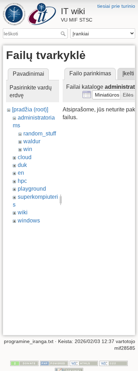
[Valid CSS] (113, 363)
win (27, 149)
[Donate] (24, 363)
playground (32, 189)
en (21, 173)
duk (22, 165)
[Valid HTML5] (84, 363)
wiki (23, 212)
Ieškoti (64, 33)
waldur (31, 141)
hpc (22, 181)
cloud (24, 157)
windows (29, 221)
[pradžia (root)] (30, 109)
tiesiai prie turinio (116, 6)
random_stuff (39, 134)
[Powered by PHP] (54, 363)
